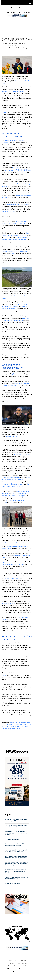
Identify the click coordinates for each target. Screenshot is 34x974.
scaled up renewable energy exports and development (16, 479)
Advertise (23, 960)
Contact (24, 963)
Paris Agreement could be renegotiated (14, 251)
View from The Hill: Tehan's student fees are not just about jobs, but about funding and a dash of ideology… (16, 863)
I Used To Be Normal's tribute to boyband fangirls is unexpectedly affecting (16, 850)
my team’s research (17, 374)
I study (4, 113)
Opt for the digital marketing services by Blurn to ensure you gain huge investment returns (16, 871)
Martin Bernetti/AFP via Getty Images (17, 543)
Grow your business (14, 963)
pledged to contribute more (23, 454)
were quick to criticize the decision (18, 204)
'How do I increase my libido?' (12, 883)
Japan (12, 254)
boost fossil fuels (13, 306)
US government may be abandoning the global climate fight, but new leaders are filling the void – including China (17, 39)
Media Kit (24, 966)
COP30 (4, 675)
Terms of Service (13, 966)
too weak (15, 168)
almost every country (9, 211)
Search (16, 960)
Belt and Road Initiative (11, 477)
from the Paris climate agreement (13, 91)
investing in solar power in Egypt (12, 484)
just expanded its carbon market (12, 564)
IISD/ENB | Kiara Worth (13, 437)
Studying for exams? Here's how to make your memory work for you (16, 820)
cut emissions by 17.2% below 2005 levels (17, 170)
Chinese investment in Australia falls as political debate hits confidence (15, 844)
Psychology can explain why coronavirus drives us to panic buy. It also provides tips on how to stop (16, 833)
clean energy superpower (11, 578)
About (10, 960)
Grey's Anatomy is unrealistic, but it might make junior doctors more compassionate (16, 856)
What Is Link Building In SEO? (12, 839)
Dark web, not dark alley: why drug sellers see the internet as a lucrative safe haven (16, 826)
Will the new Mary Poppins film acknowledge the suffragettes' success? (17, 877)
